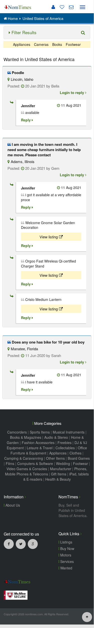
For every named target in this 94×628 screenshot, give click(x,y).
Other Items (55, 458)
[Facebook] (9, 543)
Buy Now (66, 548)
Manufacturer (60, 468)
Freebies (65, 442)
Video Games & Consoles (26, 468)
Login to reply (72, 92)
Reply (26, 119)
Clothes (76, 452)
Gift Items (58, 473)
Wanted (65, 567)
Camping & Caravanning (23, 458)
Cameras (41, 44)
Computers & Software (35, 463)
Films (10, 463)
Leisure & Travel (39, 447)
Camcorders (17, 432)
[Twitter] (21, 543)
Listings (65, 541)
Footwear (73, 44)
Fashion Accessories (38, 442)
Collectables (65, 447)
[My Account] (53, 7)
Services (66, 561)
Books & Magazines (25, 437)
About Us (12, 505)
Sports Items (40, 432)
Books (57, 44)
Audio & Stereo (56, 437)
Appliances (21, 44)
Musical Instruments (68, 432)
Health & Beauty (58, 479)
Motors (65, 554)
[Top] (87, 617)
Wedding (63, 463)
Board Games (79, 458)
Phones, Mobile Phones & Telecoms (46, 471)
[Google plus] (33, 543)
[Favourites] (60, 7)
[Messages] (69, 7)
